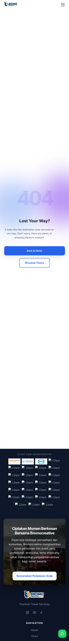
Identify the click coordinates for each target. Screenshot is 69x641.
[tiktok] (41, 612)
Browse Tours (34, 262)
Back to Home (34, 250)
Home (34, 630)
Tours (34, 636)
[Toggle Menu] (62, 4)
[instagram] (27, 612)
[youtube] (34, 612)
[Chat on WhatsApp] (62, 634)
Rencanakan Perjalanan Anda (35, 575)
